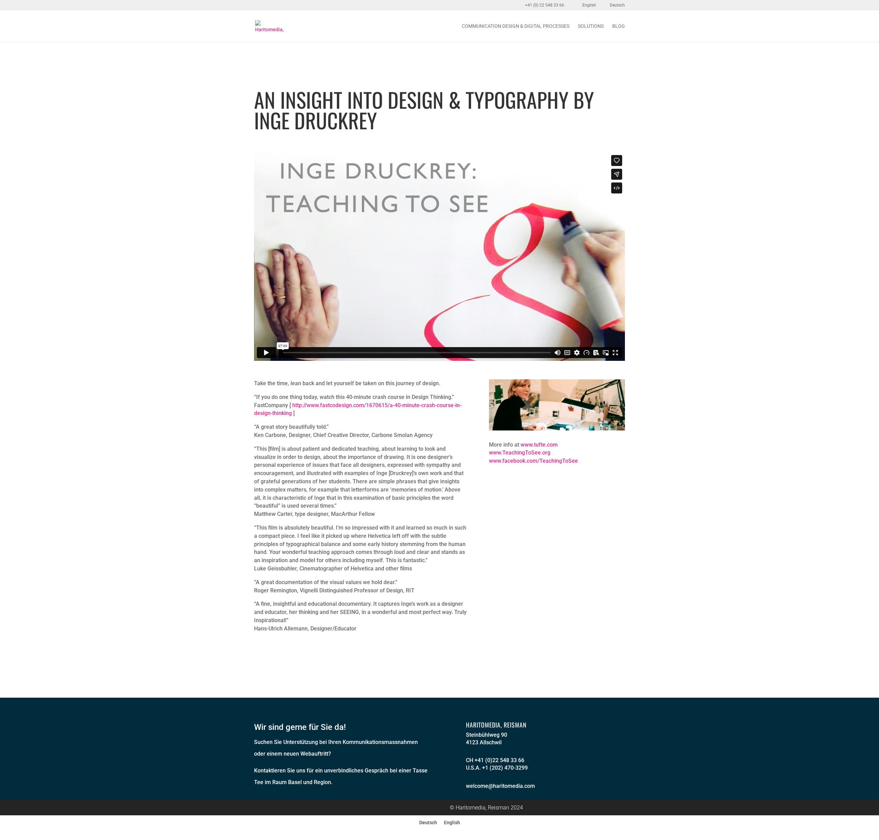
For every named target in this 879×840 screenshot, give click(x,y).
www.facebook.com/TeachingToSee (533, 461)
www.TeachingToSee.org (519, 452)
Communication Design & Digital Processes (515, 26)
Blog (618, 26)
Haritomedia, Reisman (496, 724)
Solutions (591, 26)
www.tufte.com (539, 444)
